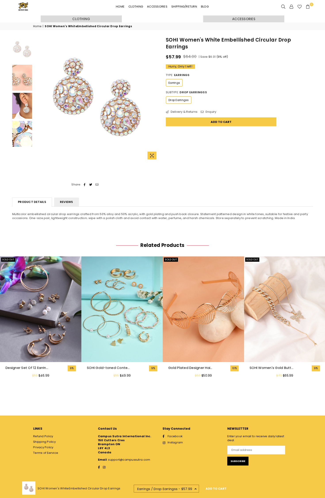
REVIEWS (66, 202)
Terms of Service (45, 453)
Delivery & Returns (183, 112)
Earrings (174, 83)
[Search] (283, 6)
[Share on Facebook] (84, 185)
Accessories (157, 6)
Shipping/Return (184, 6)
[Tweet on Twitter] (90, 185)
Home (120, 6)
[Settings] (291, 6)
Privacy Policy (43, 447)
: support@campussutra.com (128, 460)
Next (155, 99)
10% (234, 368)
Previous (38, 99)
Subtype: (186, 92)
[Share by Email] (97, 185)
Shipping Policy (44, 442)
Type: (178, 75)
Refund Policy (43, 436)
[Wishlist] (299, 6)
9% (72, 368)
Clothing (135, 6)
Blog (205, 6)
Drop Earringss (178, 100)
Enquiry (210, 112)
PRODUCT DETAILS (32, 202)
